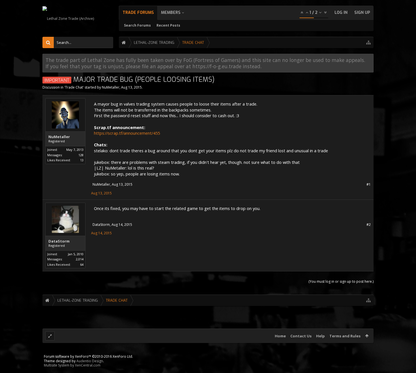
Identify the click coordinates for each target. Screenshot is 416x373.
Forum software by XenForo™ (88, 356)
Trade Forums (138, 12)
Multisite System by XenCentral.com (72, 365)
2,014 (79, 259)
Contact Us (301, 335)
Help (320, 335)
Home (280, 335)
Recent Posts (168, 25)
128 (80, 155)
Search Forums (137, 25)
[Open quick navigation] (368, 42)
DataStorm (59, 241)
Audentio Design (89, 361)
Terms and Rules (345, 335)
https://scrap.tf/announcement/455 (127, 133)
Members (171, 12)
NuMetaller (110, 87)
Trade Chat (74, 87)
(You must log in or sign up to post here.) (341, 281)
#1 (368, 184)
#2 (368, 224)
